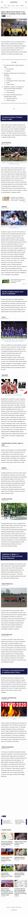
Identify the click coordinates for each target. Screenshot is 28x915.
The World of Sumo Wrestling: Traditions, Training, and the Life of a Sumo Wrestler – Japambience (17, 199)
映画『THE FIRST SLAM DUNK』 (16, 395)
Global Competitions (10, 100)
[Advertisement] (14, 796)
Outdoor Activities (10, 84)
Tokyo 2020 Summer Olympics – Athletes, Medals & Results (15, 718)
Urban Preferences (10, 90)
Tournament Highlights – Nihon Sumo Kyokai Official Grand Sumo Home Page (15, 163)
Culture (4, 16)
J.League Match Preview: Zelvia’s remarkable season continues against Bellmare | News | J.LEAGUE (15, 340)
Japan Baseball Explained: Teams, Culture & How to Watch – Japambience (17, 281)
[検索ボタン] (26, 2)
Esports (8, 82)
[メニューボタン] (2, 2)
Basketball (8, 78)
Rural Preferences (10, 92)
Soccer (8, 77)
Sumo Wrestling (9, 69)
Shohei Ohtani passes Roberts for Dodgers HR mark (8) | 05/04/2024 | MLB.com (16, 227)
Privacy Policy (18, 907)
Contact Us (13, 907)
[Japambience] (14, 2)
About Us (8, 907)
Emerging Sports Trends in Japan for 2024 (15, 80)
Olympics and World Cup (11, 98)
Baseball (8, 71)
